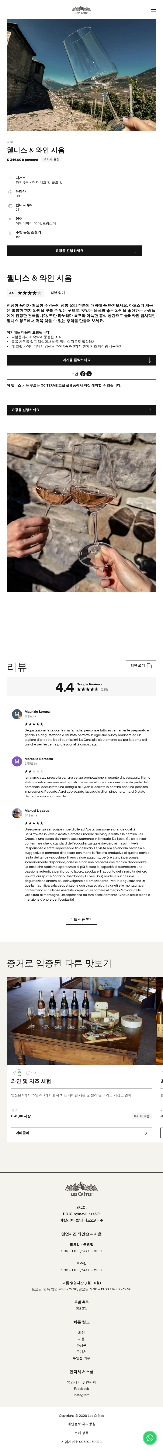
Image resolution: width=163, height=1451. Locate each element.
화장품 (81, 1345)
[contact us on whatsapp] (149, 1437)
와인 (81, 1332)
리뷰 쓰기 (138, 665)
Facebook (81, 1388)
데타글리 (22, 1133)
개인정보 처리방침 (81, 1424)
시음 (81, 1339)
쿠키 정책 (81, 1433)
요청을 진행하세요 (69, 251)
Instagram (81, 1395)
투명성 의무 (81, 1358)
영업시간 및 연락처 (81, 1382)
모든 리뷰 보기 (81, 919)
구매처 (81, 1351)
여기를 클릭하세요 (77, 360)
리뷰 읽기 (58, 292)
